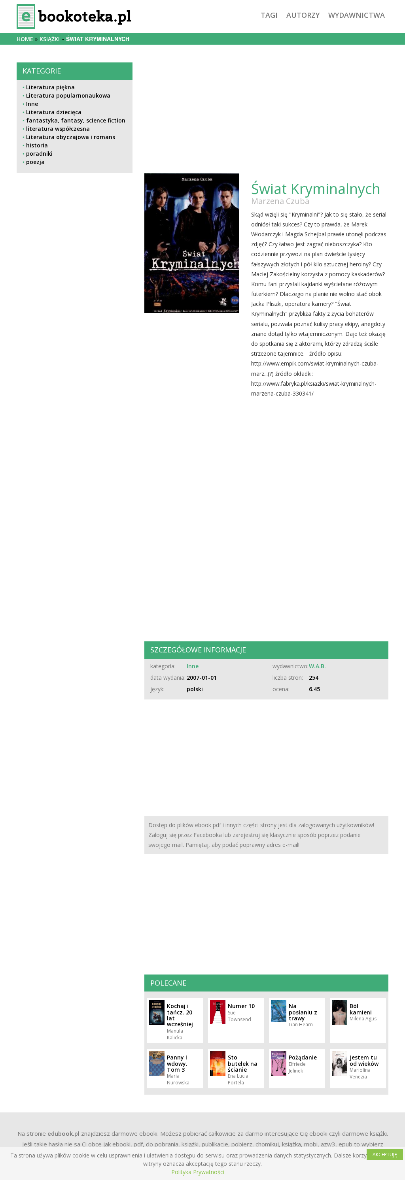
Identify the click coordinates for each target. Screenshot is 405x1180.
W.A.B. (317, 666)
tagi (269, 15)
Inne (32, 103)
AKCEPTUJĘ (385, 1154)
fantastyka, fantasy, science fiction (75, 120)
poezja (35, 162)
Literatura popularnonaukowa (68, 95)
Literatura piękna (50, 87)
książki (50, 39)
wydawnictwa (356, 15)
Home (25, 39)
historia (37, 145)
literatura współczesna (58, 128)
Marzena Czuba (280, 201)
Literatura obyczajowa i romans (70, 137)
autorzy (303, 15)
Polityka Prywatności (197, 1172)
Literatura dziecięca (53, 112)
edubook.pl (63, 1133)
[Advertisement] (74, 460)
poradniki (39, 153)
